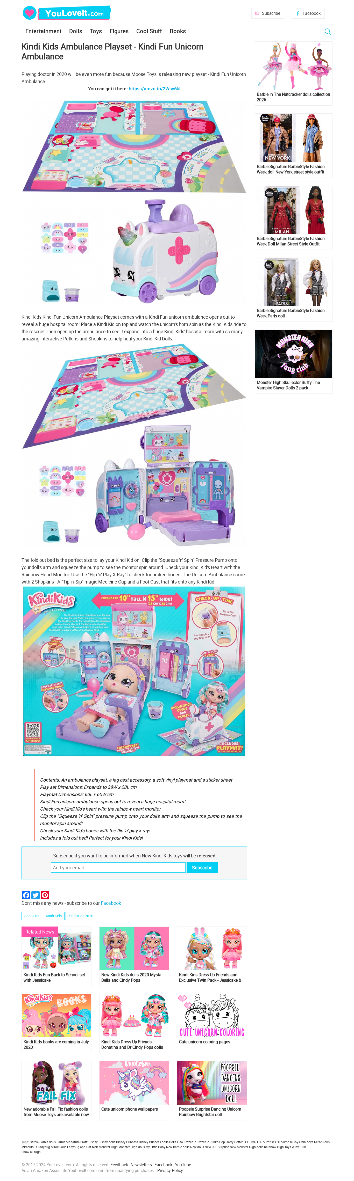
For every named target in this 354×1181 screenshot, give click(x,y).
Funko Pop (217, 1142)
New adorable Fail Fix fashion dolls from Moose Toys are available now (56, 1111)
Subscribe (271, 13)
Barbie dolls (47, 1142)
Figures (119, 31)
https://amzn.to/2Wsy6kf (155, 88)
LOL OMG (250, 1142)
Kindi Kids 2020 (80, 915)
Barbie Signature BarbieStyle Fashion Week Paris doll (291, 313)
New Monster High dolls (246, 1147)
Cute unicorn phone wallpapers (129, 1109)
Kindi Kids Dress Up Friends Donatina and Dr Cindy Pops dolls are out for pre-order (132, 1044)
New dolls (197, 1147)
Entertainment (43, 31)
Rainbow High (274, 1147)
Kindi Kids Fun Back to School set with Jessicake (54, 977)
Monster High (108, 1147)
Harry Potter (234, 1142)
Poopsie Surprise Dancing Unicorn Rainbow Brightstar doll (210, 1111)
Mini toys (307, 1142)
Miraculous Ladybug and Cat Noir (74, 1147)
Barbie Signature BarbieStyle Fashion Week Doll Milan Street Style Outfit (291, 241)
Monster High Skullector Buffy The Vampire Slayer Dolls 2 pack (288, 385)
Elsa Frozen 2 (186, 1142)
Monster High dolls (131, 1147)
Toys (96, 31)
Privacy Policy (170, 1170)
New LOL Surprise (217, 1147)
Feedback (119, 1165)
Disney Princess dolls (153, 1142)
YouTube (183, 1165)
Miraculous (322, 1142)
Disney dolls (106, 1142)
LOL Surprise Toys (287, 1142)
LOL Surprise (265, 1142)
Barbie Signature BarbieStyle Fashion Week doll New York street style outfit (291, 169)
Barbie (34, 1142)
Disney (93, 1142)
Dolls (75, 31)
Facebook (312, 13)
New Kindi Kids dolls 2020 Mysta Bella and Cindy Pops (131, 977)
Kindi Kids (54, 915)
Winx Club (299, 1147)
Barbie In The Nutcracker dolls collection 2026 (293, 97)
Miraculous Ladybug (36, 1147)
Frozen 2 (203, 1142)
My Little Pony (155, 1147)
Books (178, 31)
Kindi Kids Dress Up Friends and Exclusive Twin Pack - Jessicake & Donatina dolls (210, 977)
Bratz (84, 1142)
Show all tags (31, 1152)
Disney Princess (127, 1142)
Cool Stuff (149, 31)
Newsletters (141, 1165)
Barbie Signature (68, 1142)
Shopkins (31, 915)
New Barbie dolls (177, 1147)
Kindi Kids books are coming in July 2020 (56, 1044)
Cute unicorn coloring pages (204, 1042)
